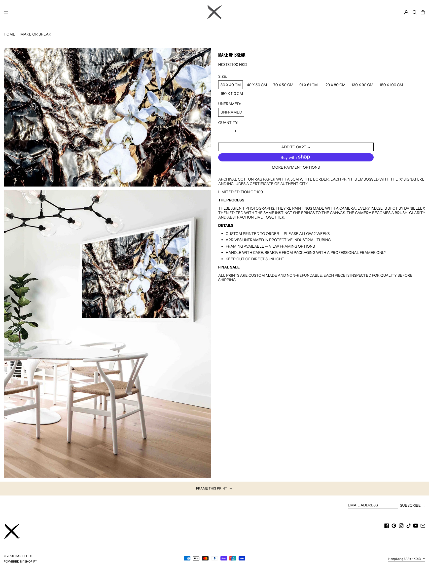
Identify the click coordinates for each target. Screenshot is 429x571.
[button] (414, 12)
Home (9, 34)
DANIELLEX (23, 556)
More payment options (296, 167)
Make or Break (35, 34)
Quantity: (228, 122)
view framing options (292, 246)
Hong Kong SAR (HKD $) (405, 559)
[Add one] (235, 130)
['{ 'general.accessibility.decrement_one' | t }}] (219, 130)
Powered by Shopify (20, 561)
